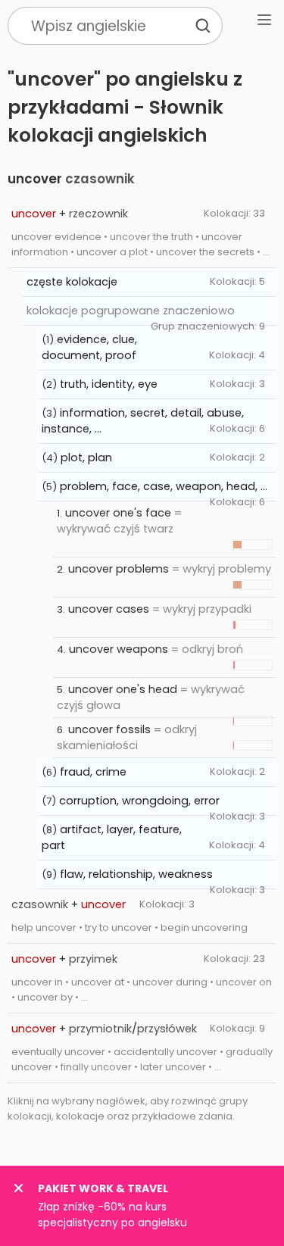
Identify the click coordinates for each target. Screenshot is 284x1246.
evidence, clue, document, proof (89, 347)
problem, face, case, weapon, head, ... (163, 486)
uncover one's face (118, 512)
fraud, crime (93, 771)
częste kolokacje (72, 281)
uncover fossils (109, 729)
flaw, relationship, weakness (136, 874)
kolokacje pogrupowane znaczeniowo (131, 310)
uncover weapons (118, 649)
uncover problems (118, 568)
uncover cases (108, 609)
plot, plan (86, 457)
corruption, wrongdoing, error (139, 800)
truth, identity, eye (109, 384)
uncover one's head (122, 689)
